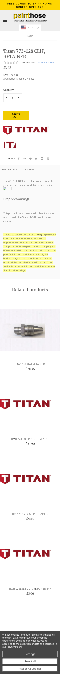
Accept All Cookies (30, 669)
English (31, 27)
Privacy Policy (14, 646)
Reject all (30, 661)
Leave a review (45, 62)
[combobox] (30, 27)
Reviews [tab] (30, 169)
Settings (30, 654)
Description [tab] (10, 169)
